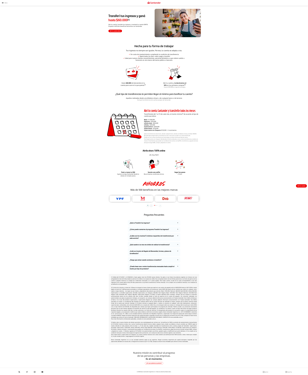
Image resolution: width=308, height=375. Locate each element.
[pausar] (148, 205)
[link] (301, 186)
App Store (266, 372)
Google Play (289, 372)
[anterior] (151, 205)
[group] (120, 198)
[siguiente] (160, 205)
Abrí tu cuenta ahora (115, 31)
